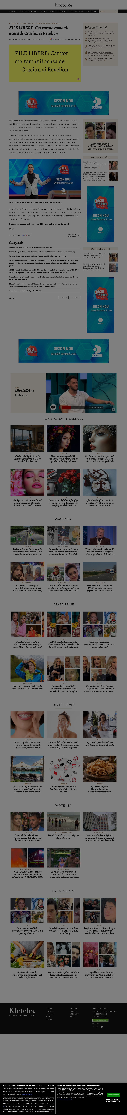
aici (4, 1106)
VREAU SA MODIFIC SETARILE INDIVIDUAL (113, 1100)
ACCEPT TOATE (113, 1095)
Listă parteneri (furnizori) (64, 1099)
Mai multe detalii (27, 1094)
